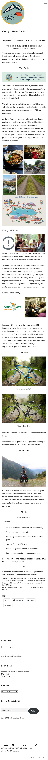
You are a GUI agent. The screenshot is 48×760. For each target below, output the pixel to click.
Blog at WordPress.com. (10, 751)
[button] (12, 307)
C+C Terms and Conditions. (11, 656)
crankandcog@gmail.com (15, 561)
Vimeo (28, 743)
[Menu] (44, 3)
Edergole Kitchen (16, 125)
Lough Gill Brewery (37, 131)
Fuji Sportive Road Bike (24, 389)
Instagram (15, 743)
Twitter (3, 743)
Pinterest (34, 743)
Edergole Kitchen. (10, 230)
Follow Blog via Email (10, 700)
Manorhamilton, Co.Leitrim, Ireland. (15, 671)
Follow (33, 711)
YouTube (21, 743)
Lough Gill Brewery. (11, 292)
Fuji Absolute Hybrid (24, 426)
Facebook (9, 743)
